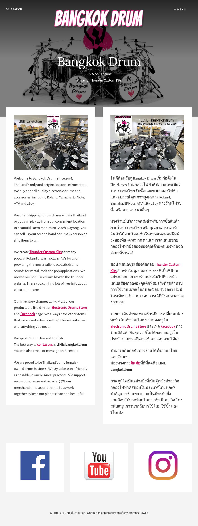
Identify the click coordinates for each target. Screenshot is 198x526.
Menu (181, 9)
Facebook (27, 314)
